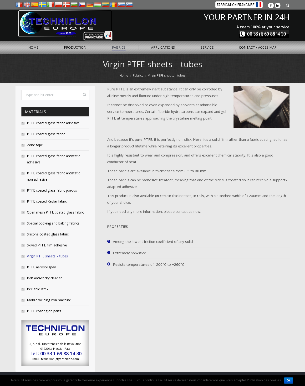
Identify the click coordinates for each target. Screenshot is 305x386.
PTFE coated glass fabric (46, 134)
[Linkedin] (277, 5)
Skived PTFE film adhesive (47, 245)
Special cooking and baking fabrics (53, 223)
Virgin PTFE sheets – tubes (47, 256)
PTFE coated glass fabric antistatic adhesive (53, 159)
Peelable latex (37, 289)
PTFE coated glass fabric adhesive (53, 123)
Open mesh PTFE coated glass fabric (55, 212)
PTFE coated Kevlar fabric (47, 201)
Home (124, 75)
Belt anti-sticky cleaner (44, 278)
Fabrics (138, 75)
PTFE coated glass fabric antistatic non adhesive (53, 176)
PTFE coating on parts (44, 311)
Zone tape (35, 145)
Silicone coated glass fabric (48, 234)
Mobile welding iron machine (49, 300)
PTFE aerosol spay (41, 267)
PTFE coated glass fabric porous (52, 190)
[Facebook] (271, 5)
